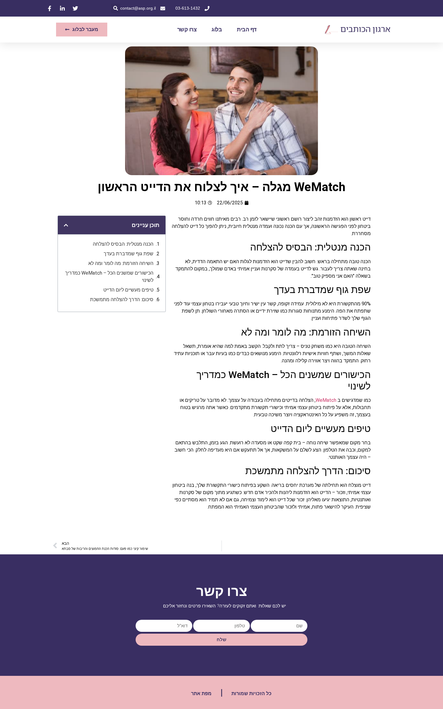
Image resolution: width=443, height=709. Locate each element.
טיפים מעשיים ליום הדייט (128, 290)
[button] (115, 8)
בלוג (217, 30)
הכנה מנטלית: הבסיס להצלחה (123, 244)
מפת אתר (201, 693)
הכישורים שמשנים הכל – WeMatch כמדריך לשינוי (109, 276)
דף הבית (246, 30)
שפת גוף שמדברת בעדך (128, 254)
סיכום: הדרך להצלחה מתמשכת (121, 299)
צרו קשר (187, 30)
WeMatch (326, 400)
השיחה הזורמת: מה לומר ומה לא (120, 263)
